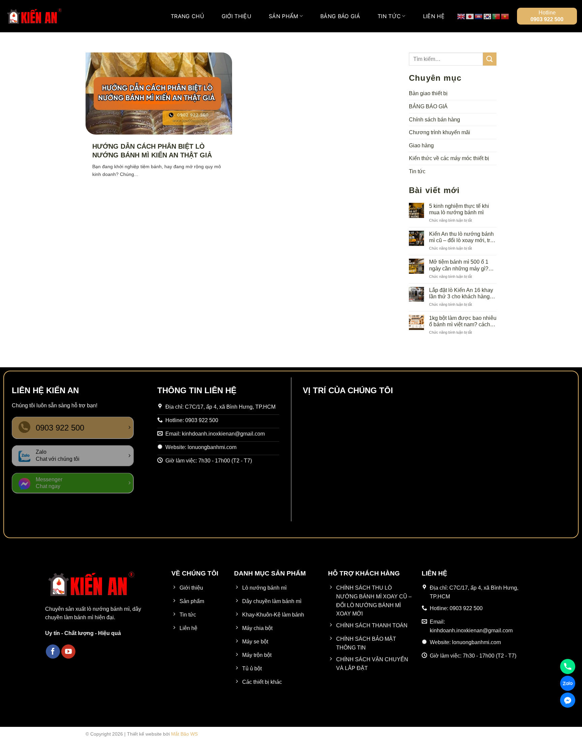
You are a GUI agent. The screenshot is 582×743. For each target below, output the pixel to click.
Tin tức (389, 16)
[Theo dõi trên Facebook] (53, 651)
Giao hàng (421, 145)
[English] (461, 16)
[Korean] (487, 16)
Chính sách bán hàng (434, 119)
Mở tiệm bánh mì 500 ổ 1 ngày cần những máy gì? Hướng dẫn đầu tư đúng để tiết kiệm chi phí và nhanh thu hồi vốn (462, 265)
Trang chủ (187, 16)
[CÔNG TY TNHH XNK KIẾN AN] (34, 16)
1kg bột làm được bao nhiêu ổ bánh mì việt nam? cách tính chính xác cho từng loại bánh (462, 321)
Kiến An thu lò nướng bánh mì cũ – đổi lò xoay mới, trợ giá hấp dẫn (461, 237)
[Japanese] (470, 16)
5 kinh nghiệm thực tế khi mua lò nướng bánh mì (459, 209)
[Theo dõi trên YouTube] (68, 651)
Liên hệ (434, 16)
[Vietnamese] (505, 16)
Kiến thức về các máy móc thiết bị (449, 158)
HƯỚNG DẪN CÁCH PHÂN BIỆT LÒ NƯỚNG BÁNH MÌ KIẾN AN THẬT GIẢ (152, 151)
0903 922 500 (546, 19)
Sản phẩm (283, 16)
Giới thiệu (236, 16)
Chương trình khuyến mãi (439, 132)
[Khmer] (479, 16)
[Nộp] (489, 59)
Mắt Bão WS (184, 734)
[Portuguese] (496, 16)
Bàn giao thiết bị (428, 93)
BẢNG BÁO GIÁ (340, 16)
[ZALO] (567, 683)
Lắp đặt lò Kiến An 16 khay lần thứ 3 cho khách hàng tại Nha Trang (461, 293)
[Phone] (567, 666)
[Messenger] (567, 700)
